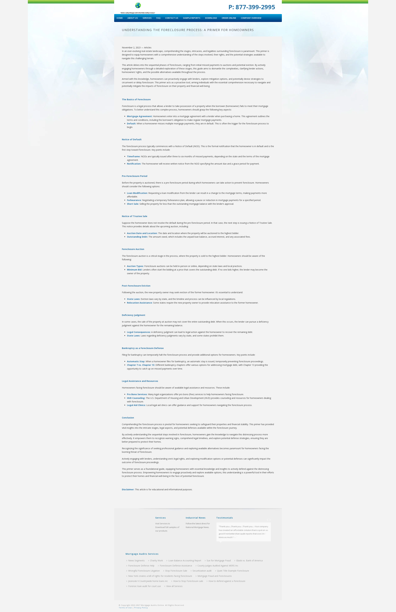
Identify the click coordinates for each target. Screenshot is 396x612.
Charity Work (156, 560)
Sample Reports (191, 18)
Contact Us (171, 18)
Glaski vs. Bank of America (249, 560)
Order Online (229, 18)
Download (211, 18)
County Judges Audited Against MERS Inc (218, 565)
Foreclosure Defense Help (141, 565)
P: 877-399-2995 (251, 7)
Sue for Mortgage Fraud (219, 560)
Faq (158, 18)
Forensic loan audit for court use (144, 586)
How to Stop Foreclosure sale (188, 581)
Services (147, 18)
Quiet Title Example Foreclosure (233, 570)
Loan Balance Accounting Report (184, 560)
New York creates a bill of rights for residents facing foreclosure (160, 575)
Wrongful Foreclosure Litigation (144, 570)
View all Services (174, 586)
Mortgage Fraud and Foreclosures (215, 575)
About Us (132, 18)
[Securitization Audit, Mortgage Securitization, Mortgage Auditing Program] (138, 7)
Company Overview (251, 18)
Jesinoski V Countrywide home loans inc (148, 581)
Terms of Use (125, 607)
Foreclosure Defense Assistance (176, 565)
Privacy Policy (141, 607)
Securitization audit (202, 570)
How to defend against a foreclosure (227, 581)
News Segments (136, 560)
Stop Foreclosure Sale (176, 570)
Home (120, 18)
